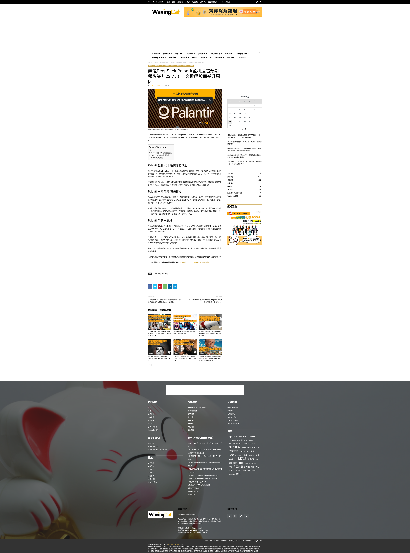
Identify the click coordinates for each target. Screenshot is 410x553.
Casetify (252, 437)
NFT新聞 (187, 2)
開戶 (248, 470)
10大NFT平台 (232, 417)
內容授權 (197, 532)
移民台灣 (247, 463)
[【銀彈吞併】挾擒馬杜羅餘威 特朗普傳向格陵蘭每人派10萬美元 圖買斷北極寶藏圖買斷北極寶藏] (210, 347)
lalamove (244, 440)
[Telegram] (175, 286)
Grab (238, 440)
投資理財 (190, 54)
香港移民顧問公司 (233, 424)
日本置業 (151, 463)
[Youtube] (260, 2)
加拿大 (257, 447)
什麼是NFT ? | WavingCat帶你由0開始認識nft (203, 475)
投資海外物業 (238, 455)
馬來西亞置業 (152, 482)
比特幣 (241, 459)
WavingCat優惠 (224, 2)
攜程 (245, 455)
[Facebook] (249, 2)
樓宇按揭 (172, 57)
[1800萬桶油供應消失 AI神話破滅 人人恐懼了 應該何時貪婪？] (185, 322)
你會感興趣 (165, 309)
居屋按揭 (191, 427)
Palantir (164, 273)
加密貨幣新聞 (212, 2)
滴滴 (257, 459)
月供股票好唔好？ (194, 491)
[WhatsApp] (165, 286)
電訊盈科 (232, 474)
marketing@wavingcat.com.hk (196, 530)
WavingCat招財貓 (202, 262)
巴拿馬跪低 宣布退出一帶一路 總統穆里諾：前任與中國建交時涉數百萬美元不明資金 (165, 301)
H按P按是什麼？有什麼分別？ (198, 407)
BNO (245, 437)
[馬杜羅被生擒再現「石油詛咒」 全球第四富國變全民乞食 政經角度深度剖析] (159, 347)
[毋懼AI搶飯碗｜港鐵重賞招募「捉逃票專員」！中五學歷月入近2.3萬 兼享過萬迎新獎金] (159, 322)
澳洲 (230, 463)
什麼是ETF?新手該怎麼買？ (197, 482)
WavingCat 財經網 (173, 544)
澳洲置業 (151, 466)
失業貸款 (246, 451)
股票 (230, 470)
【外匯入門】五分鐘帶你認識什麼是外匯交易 (203, 478)
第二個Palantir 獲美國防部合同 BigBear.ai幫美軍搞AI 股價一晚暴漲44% (205, 301)
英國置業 (151, 472)
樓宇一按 (191, 417)
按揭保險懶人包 (153, 446)
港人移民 (203, 2)
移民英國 (238, 466)
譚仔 (244, 470)
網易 (252, 467)
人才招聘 (204, 532)
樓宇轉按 (191, 414)
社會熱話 (195, 2)
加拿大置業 (151, 479)
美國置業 (151, 469)
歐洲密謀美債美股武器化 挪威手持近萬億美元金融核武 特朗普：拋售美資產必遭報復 (210, 334)
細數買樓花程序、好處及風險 (157, 450)
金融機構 (230, 57)
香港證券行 (231, 414)
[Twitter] (256, 2)
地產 (241, 451)
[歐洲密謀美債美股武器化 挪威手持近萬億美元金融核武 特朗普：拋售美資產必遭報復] (210, 322)
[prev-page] (149, 365)
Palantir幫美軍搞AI (157, 158)
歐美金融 (167, 65)
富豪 (252, 451)
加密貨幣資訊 (215, 54)
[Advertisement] (205, 36)
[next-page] (152, 365)
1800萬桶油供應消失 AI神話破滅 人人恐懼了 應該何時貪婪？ (244, 143)
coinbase (232, 440)
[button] (259, 54)
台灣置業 (151, 476)
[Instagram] (253, 2)
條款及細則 (189, 532)
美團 (257, 467)
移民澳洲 (253, 463)
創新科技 (173, 65)
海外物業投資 (242, 54)
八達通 (252, 443)
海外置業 (184, 57)
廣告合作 (242, 57)
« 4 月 (244, 129)
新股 (257, 455)
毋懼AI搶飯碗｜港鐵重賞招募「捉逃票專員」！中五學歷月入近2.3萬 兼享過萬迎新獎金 (159, 334)
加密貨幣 (235, 447)
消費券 (250, 459)
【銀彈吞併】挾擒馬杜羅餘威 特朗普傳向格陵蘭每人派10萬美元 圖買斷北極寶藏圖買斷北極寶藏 (210, 359)
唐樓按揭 (191, 424)
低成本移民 (246, 443)
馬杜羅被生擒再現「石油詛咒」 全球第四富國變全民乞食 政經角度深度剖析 (159, 359)
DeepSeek (157, 273)
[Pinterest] (160, 286)
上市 (240, 443)
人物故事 (176, 353)
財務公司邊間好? (233, 407)
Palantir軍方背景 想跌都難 (160, 155)
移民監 (230, 467)
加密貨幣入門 (205, 57)
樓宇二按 (191, 420)
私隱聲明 (181, 532)
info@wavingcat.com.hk (194, 528)
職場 (150, 328)
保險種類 (218, 57)
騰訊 (238, 474)
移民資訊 (228, 54)
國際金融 (166, 54)
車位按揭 (191, 430)
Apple (232, 436)
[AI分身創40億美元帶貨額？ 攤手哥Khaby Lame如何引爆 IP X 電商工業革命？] (185, 347)
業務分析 (232, 459)
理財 (173, 2)
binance (239, 437)
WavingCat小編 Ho (155, 86)
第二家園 (247, 467)
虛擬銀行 (230, 411)
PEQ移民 (251, 440)
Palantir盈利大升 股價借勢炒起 (161, 153)
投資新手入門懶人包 (194, 488)
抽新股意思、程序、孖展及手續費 (199, 485)
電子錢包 (254, 470)
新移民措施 (251, 455)
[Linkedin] (170, 286)
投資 (168, 2)
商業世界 (178, 54)
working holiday (233, 443)
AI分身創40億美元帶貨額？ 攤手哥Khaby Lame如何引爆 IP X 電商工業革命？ (185, 359)
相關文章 (152, 309)
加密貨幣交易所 (232, 420)
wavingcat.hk (187, 262)
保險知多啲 (191, 495)
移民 (194, 57)
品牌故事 (180, 2)
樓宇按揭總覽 (192, 411)
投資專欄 (201, 54)
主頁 (149, 63)
